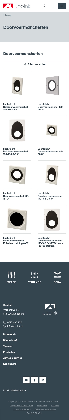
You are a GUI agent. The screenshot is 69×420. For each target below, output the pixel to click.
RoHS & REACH (34, 413)
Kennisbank (9, 364)
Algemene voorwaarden (21, 405)
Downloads (9, 334)
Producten (9, 352)
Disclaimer (42, 405)
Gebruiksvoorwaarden (45, 409)
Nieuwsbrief (10, 340)
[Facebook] (34, 380)
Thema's (7, 346)
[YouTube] (26, 380)
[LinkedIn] (42, 380)
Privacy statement (22, 409)
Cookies (55, 405)
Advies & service (12, 358)
